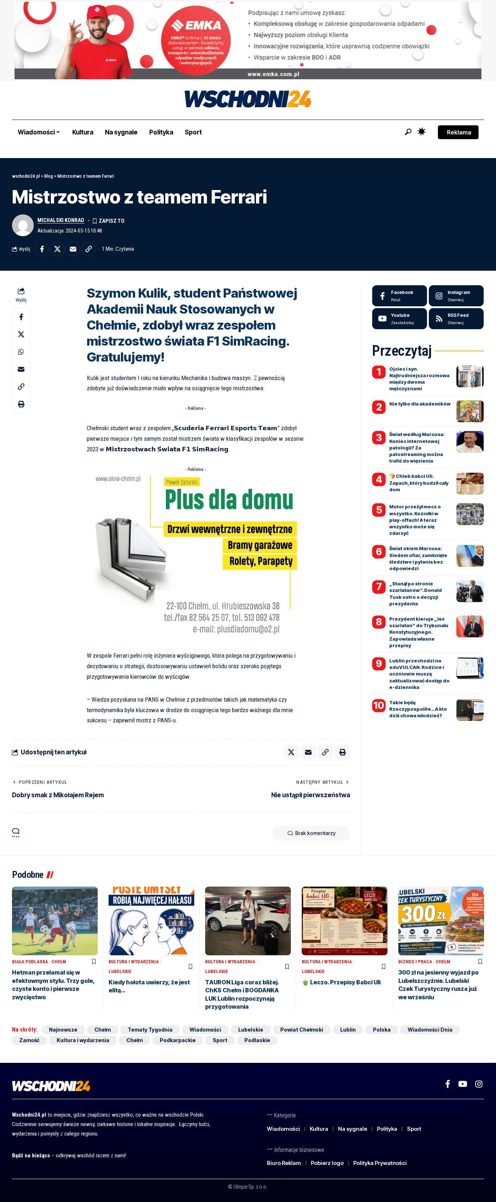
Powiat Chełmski (301, 1029)
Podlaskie (257, 1040)
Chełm (59, 961)
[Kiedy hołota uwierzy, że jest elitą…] (151, 921)
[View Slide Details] (248, 40)
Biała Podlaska (30, 961)
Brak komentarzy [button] (315, 833)
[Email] (73, 249)
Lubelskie (120, 971)
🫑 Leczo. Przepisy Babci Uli (341, 982)
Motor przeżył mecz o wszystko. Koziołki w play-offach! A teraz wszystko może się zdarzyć (415, 520)
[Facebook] (399, 295)
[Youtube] (399, 318)
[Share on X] (57, 249)
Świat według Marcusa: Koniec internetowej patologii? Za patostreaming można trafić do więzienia (417, 447)
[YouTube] (462, 1084)
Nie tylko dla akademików (420, 404)
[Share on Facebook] (41, 249)
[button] (408, 131)
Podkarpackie (178, 1040)
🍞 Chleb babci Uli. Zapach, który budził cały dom (418, 482)
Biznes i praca (415, 961)
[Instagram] (456, 295)
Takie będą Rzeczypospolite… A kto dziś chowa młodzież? (418, 708)
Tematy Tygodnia (150, 1029)
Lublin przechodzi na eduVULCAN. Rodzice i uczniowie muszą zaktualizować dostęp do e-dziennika (419, 674)
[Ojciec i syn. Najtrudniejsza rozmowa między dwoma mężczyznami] (470, 376)
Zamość (29, 1040)
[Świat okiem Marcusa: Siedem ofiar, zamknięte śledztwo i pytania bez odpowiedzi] (470, 556)
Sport (220, 1040)
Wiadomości (205, 1029)
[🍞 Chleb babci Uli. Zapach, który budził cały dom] (470, 484)
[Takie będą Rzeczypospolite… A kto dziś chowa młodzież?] (470, 710)
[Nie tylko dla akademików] (470, 411)
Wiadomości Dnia (430, 1029)
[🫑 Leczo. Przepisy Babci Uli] (344, 921)
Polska (382, 1029)
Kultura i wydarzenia (134, 961)
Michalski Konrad (60, 220)
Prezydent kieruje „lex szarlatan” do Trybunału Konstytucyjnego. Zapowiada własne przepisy (418, 632)
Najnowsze (63, 1029)
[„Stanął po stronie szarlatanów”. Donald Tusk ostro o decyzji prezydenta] (470, 591)
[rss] (456, 318)
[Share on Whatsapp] (21, 352)
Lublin (348, 1029)
